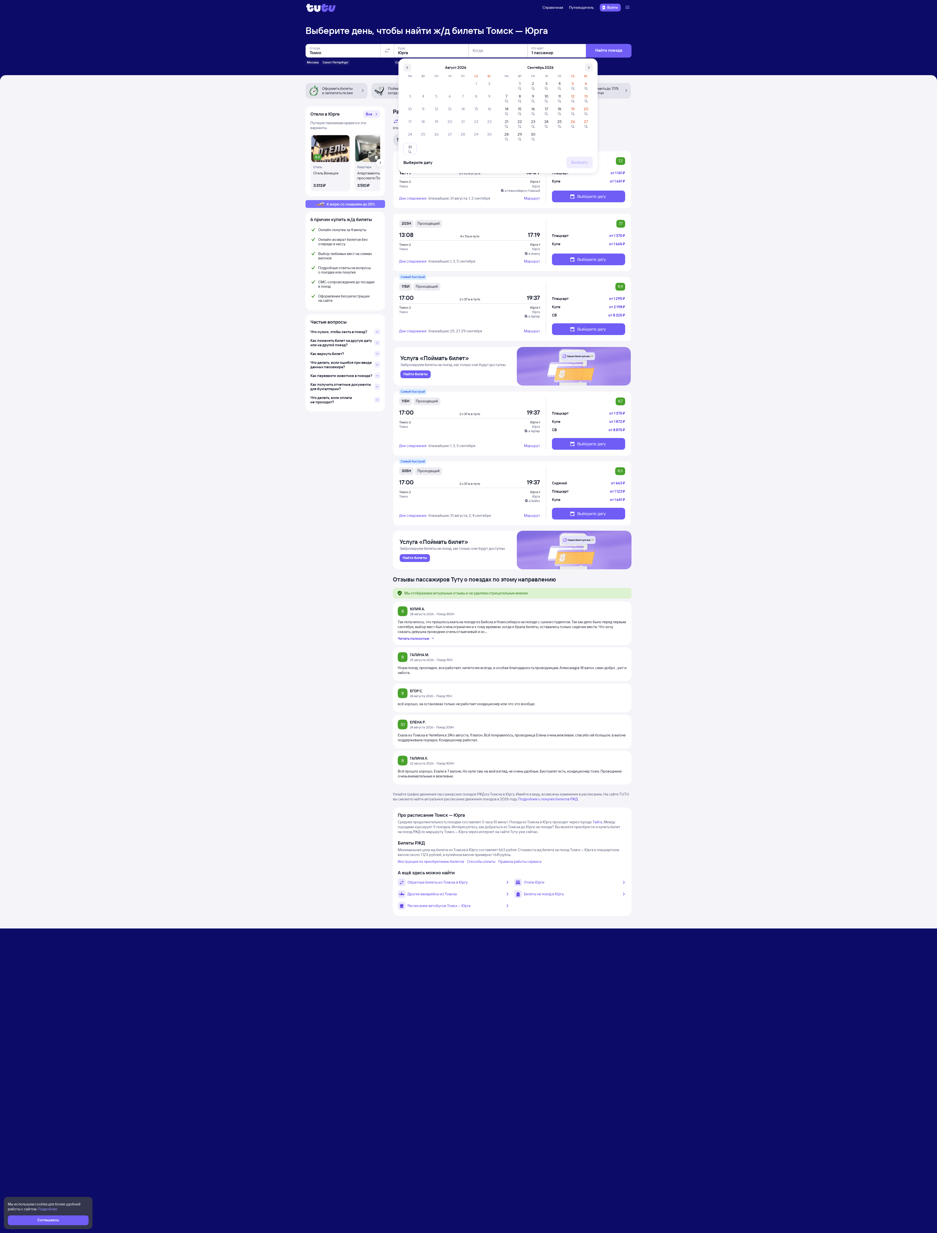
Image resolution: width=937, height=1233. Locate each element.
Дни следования (413, 198)
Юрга (536, 186)
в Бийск (534, 501)
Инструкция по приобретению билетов (431, 861)
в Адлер (534, 316)
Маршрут (532, 198)
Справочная (552, 7)
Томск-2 (405, 181)
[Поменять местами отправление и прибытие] (387, 51)
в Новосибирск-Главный (522, 191)
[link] (415, 374)
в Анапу (534, 253)
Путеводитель (581, 7)
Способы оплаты (481, 861)
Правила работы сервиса (519, 861)
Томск (403, 186)
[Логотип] (321, 7)
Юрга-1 (535, 181)
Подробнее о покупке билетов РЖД (548, 799)
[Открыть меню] (628, 7)
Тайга (597, 822)
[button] (371, 114)
